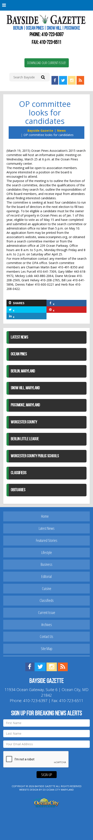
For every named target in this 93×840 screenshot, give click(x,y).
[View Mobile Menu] (46, 5)
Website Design (28, 789)
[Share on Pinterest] (53, 309)
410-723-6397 (53, 34)
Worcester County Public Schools (35, 456)
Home (45, 516)
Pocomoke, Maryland (25, 405)
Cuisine (46, 588)
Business (46, 564)
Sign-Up (46, 774)
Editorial (46, 576)
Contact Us (46, 636)
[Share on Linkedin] (13, 316)
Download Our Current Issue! (46, 62)
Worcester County (24, 422)
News (61, 130)
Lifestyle (46, 552)
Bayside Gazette (40, 130)
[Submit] (43, 77)
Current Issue (46, 612)
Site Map (46, 648)
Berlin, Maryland (23, 371)
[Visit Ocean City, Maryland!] (46, 802)
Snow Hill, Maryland (25, 388)
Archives (46, 624)
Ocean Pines (19, 354)
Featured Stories (46, 540)
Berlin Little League (25, 439)
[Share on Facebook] (53, 303)
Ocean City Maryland (60, 789)
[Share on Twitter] (13, 309)
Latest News (19, 337)
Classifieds (18, 473)
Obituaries (18, 490)
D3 (44, 789)
